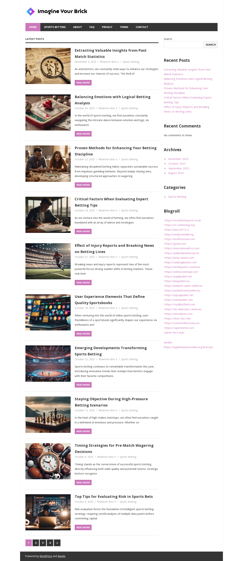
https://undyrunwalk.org (179, 234)
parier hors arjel (174, 332)
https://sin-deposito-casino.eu (183, 309)
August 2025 (176, 173)
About (77, 27)
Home (33, 27)
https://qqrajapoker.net (179, 295)
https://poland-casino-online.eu (183, 285)
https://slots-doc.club (178, 318)
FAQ (91, 27)
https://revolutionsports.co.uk (183, 220)
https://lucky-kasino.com (179, 257)
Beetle (61, 556)
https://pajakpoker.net (178, 276)
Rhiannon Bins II (109, 61)
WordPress (45, 556)
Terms (124, 27)
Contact (142, 27)
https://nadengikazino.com (181, 262)
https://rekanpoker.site (179, 299)
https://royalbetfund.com (180, 304)
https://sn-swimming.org (180, 225)
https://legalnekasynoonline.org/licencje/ (188, 347)
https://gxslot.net (175, 243)
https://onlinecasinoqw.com (181, 271)
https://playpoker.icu (177, 281)
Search (168, 39)
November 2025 (178, 159)
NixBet (168, 342)
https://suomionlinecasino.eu (182, 323)
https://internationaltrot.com (182, 248)
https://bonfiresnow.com (180, 239)
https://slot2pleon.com (178, 313)
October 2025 (177, 163)
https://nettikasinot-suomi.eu (182, 267)
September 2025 (178, 168)
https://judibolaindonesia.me (182, 253)
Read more (83, 82)
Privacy (107, 27)
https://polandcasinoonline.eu (182, 290)
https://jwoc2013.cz (177, 229)
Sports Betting (55, 27)
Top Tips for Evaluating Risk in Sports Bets (114, 496)
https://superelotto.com (179, 328)
